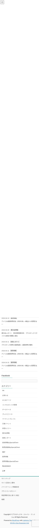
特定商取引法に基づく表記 (10, 495)
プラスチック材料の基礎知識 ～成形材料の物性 (17, 345)
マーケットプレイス (8, 419)
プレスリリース (7, 414)
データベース (6, 409)
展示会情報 (14, 330)
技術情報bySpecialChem (10, 442)
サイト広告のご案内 (8, 483)
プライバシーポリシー (9, 491)
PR (3, 390)
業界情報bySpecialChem (10, 461)
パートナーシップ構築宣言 (10, 487)
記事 (3, 471)
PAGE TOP (36, 510)
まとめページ (6, 400)
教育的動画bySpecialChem (11, 447)
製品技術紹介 (6, 466)
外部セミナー (6, 428)
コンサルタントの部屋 (9, 405)
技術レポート (15, 342)
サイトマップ (6, 478)
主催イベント (6, 423)
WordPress (15, 520)
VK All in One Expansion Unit (19, 523)
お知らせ (5, 395)
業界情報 (14, 318)
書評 (3, 452)
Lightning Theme (28, 520)
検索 (3, 499)
